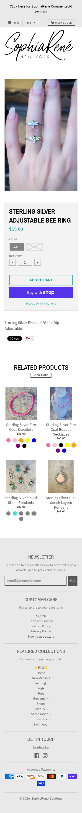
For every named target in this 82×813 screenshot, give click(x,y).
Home (41, 673)
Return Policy (41, 626)
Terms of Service (41, 621)
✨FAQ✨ (41, 668)
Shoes (41, 704)
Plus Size (41, 719)
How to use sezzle (41, 636)
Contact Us (41, 747)
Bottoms (39, 699)
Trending (39, 683)
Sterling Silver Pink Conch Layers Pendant (61, 502)
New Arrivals (41, 678)
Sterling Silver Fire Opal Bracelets (21, 427)
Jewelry (39, 709)
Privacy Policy (41, 631)
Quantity (15, 256)
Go (72, 580)
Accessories (39, 714)
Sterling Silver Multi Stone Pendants (21, 500)
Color (13, 239)
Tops (41, 693)
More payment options (41, 303)
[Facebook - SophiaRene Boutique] (37, 755)
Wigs (41, 688)
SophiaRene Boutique (47, 798)
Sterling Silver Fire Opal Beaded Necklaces (61, 429)
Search (41, 616)
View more (41, 375)
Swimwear (41, 724)
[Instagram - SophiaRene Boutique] (45, 755)
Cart (63, 22)
